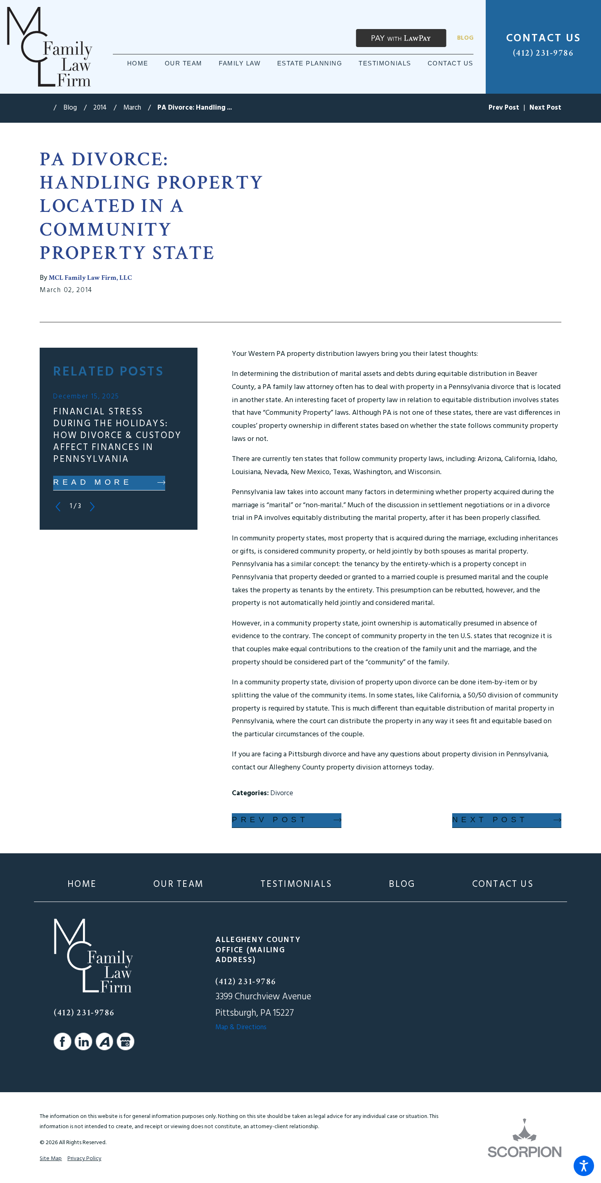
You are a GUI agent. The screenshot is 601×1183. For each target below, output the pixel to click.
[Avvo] (105, 1041)
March (132, 107)
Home (81, 885)
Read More (92, 482)
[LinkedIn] (83, 1041)
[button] (584, 1166)
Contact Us (503, 885)
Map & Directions (241, 1027)
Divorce (281, 793)
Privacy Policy (84, 1158)
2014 (100, 107)
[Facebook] (63, 1041)
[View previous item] (58, 506)
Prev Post (270, 819)
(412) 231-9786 (543, 53)
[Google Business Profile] (126, 1041)
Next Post (490, 819)
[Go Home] (47, 108)
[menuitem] (137, 63)
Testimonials (296, 885)
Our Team (178, 885)
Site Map (51, 1158)
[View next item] (92, 506)
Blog (465, 38)
